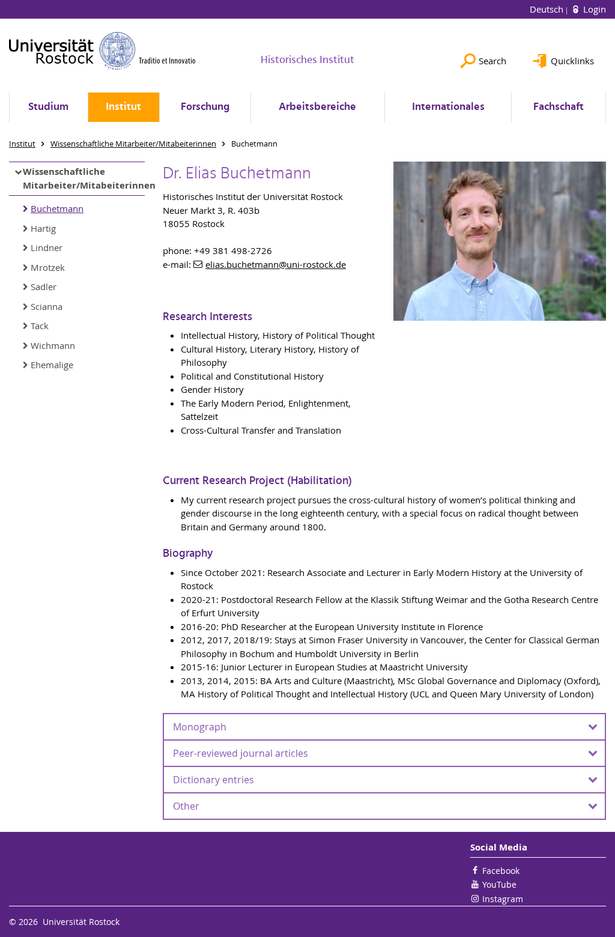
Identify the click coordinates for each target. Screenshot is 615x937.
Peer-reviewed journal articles (240, 753)
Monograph (199, 726)
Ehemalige (52, 365)
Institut (123, 107)
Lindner (46, 247)
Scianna (46, 306)
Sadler (43, 286)
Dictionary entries (213, 779)
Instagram (502, 899)
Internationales (448, 107)
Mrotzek (48, 267)
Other (186, 806)
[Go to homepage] (102, 51)
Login (593, 9)
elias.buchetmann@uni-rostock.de (275, 264)
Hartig (43, 228)
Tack (40, 326)
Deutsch (548, 9)
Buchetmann (57, 208)
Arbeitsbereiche (317, 107)
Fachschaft (558, 107)
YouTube (499, 884)
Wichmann (53, 345)
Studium (48, 107)
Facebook (501, 870)
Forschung (205, 107)
